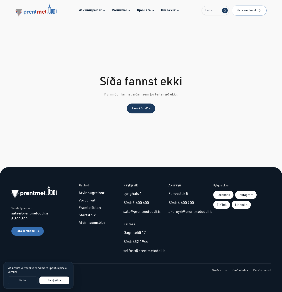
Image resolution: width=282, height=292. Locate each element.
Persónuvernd (262, 270)
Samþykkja (54, 280)
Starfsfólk (87, 215)
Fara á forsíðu (141, 108)
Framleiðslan (90, 208)
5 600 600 (19, 219)
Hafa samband (246, 10)
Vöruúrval (119, 10)
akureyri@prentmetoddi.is (185, 212)
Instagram (245, 195)
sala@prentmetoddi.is (30, 213)
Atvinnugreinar (90, 10)
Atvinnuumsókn (92, 223)
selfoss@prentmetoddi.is (140, 251)
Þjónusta (144, 10)
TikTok (222, 204)
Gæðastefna (240, 270)
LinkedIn (241, 204)
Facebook (223, 195)
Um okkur (168, 10)
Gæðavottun (219, 270)
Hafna (22, 280)
